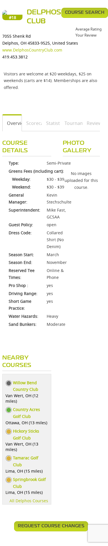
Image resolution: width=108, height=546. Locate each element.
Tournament (72, 123)
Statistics (51, 123)
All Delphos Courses (29, 500)
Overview (12, 123)
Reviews (91, 123)
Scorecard (32, 123)
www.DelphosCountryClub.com (32, 50)
